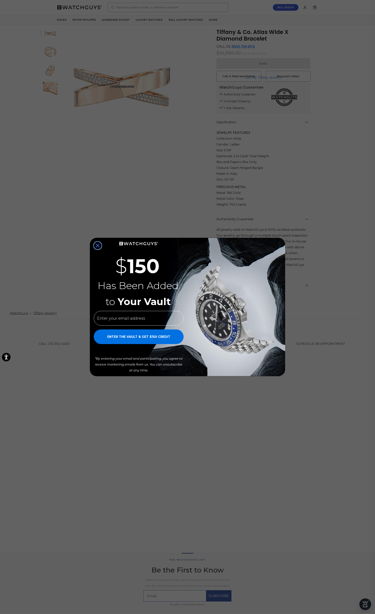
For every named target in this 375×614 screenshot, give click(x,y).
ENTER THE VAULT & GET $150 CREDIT (138, 337)
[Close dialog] (98, 245)
